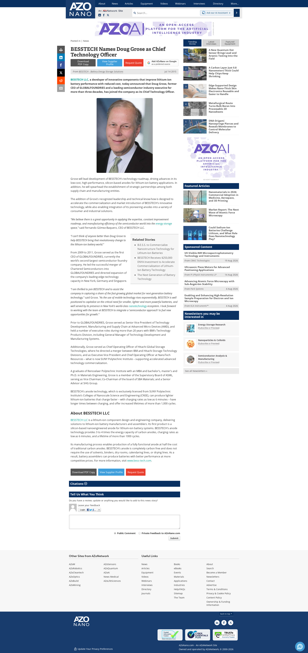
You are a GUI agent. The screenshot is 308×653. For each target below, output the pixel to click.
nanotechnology (138, 306)
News (86, 40)
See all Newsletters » (196, 370)
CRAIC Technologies (200, 260)
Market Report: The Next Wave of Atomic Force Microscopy (224, 212)
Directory (146, 589)
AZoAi (107, 572)
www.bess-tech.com (139, 460)
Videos (145, 576)
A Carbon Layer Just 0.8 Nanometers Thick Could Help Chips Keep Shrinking (224, 72)
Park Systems (197, 288)
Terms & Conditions (217, 589)
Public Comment (126, 533)
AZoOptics (74, 576)
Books (177, 564)
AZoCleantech (76, 572)
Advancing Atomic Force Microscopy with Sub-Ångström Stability (209, 283)
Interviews (147, 585)
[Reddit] (61, 80)
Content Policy (214, 597)
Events (177, 572)
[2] (194, 73)
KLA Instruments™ (199, 305)
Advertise (211, 585)
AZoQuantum (111, 568)
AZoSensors (110, 564)
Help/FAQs (179, 589)
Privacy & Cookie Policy (218, 593)
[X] (61, 73)
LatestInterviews (211, 42)
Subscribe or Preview (209, 327)
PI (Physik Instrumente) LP (203, 274)
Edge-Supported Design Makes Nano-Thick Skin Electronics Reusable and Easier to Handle (224, 90)
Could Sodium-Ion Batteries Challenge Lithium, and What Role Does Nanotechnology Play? (223, 233)
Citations (77, 484)
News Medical (111, 576)
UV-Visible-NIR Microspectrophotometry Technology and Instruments (208, 254)
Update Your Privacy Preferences (95, 648)
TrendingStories (192, 42)
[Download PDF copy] (61, 49)
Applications (180, 580)
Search (210, 568)
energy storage (164, 223)
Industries (179, 585)
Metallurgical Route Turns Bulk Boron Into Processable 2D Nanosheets (222, 107)
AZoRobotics (75, 568)
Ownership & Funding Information (218, 603)
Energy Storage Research (211, 324)
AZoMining (75, 585)
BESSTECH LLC (79, 79)
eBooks (177, 568)
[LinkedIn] (61, 57)
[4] (194, 108)
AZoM (72, 564)
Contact (210, 580)
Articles (145, 568)
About (209, 564)
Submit (174, 538)
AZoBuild (74, 580)
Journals (145, 593)
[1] (194, 55)
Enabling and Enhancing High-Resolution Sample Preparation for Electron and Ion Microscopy (208, 298)
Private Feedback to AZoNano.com (161, 533)
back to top (225, 613)
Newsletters (212, 576)
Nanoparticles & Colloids (211, 340)
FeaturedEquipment (230, 42)
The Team (179, 597)
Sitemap (178, 593)
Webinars (146, 580)
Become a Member (216, 572)
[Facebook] (61, 65)
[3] (194, 90)
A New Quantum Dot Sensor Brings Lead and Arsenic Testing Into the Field (223, 54)
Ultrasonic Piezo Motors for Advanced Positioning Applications (207, 268)
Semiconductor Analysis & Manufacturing (212, 357)
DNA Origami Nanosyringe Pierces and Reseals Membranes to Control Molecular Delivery (224, 126)
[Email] (61, 88)
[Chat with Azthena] (300, 646)
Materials (179, 576)
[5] (194, 126)
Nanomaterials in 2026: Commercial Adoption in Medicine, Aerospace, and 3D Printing (223, 196)
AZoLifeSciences (112, 580)
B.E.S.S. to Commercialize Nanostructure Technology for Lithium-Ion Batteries (155, 249)
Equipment (147, 572)
